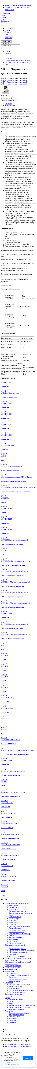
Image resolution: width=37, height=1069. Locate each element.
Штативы (12, 1022)
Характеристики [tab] (11, 105)
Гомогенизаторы (15, 917)
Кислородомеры (14, 981)
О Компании (5, 13)
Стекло (11, 935)
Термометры (13, 939)
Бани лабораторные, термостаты (16, 62)
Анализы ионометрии (16, 1000)
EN (6, 1031)
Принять (28, 1058)
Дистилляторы (14, 919)
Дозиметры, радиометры (13, 994)
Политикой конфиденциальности (11, 1063)
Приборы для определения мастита (21, 951)
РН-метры (12, 973)
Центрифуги (13, 941)
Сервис (3, 15)
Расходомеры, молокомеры (18, 952)
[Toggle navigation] (2, 25)
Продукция (5, 43)
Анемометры (13, 905)
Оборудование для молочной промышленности (15, 946)
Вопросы (4, 17)
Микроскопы (13, 924)
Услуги (7, 998)
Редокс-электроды (15, 986)
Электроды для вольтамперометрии (21, 990)
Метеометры (13, 922)
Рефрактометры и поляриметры (20, 934)
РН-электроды (14, 988)
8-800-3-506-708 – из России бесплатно (18, 1047)
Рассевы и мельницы (16, 932)
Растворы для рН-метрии (18, 979)
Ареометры (13, 907)
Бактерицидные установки (18, 911)
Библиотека (5, 21)
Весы (11, 915)
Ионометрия (9, 971)
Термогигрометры (15, 937)
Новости (4, 19)
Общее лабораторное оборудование (17, 60)
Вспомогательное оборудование (20, 975)
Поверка (12, 1001)
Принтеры (12, 1020)
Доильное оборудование (17, 949)
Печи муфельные (15, 928)
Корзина (8, 53)
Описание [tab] (8, 104)
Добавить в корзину (8, 100)
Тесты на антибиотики (17, 956)
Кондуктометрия (11, 969)
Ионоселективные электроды (19, 984)
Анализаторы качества (13, 966)
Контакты (4, 23)
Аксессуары (9, 1011)
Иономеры (13, 977)
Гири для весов (14, 1016)
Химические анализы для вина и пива (22, 1005)
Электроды (9, 983)
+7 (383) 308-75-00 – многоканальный (18, 5)
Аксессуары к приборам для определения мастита (19, 1014)
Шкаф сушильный (15, 943)
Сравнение (9, 51)
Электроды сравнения (17, 992)
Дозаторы (12, 920)
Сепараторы (13, 954)
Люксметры (9, 996)
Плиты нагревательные (17, 930)
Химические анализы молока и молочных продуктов (20, 1008)
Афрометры (13, 909)
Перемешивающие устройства (19, 926)
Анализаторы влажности (13, 967)
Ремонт (11, 1003)
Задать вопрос (6, 41)
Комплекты (13, 1018)
